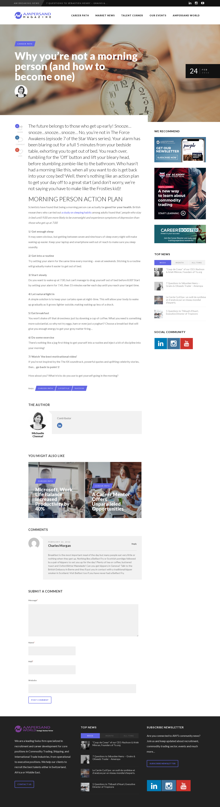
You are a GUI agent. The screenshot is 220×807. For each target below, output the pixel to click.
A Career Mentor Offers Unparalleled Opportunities (111, 501)
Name (31, 642)
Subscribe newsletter (162, 763)
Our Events (158, 15)
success (79, 388)
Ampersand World (186, 15)
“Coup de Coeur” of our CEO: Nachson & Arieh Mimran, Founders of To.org (185, 270)
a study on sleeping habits (77, 212)
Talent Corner (132, 15)
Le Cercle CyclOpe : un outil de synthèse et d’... (79, 3)
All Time (197, 263)
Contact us (24, 784)
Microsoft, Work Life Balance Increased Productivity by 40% (54, 499)
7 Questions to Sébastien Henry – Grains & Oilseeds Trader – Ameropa (184, 284)
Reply (134, 544)
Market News (105, 15)
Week (163, 263)
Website (32, 680)
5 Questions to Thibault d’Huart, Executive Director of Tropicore (182, 312)
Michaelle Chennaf (38, 434)
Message (33, 600)
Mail (30, 661)
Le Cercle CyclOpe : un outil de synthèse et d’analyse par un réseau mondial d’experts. (186, 300)
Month (180, 263)
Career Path (80, 15)
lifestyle (64, 388)
